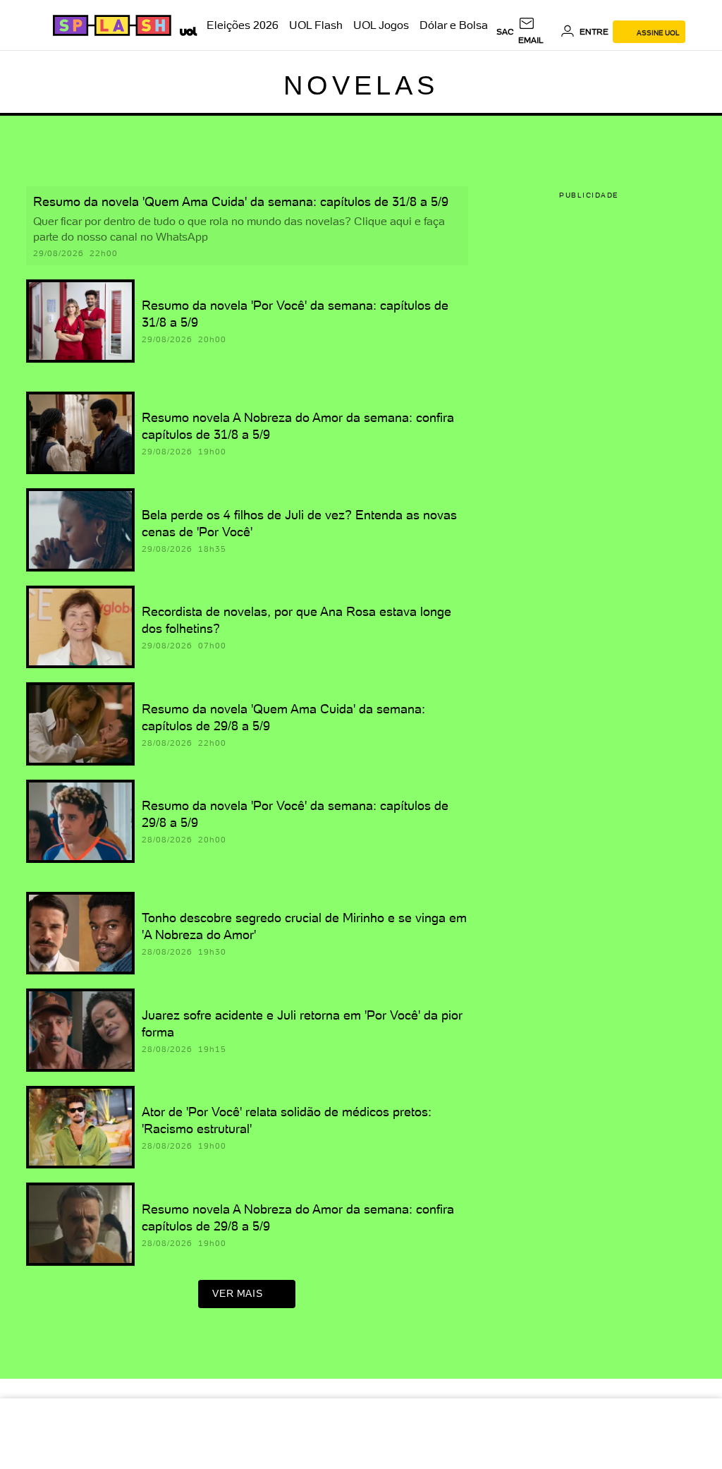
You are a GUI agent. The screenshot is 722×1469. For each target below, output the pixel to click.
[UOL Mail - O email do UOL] (537, 32)
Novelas (361, 85)
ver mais (237, 1293)
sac (505, 32)
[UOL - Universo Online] (185, 29)
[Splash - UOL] (110, 25)
